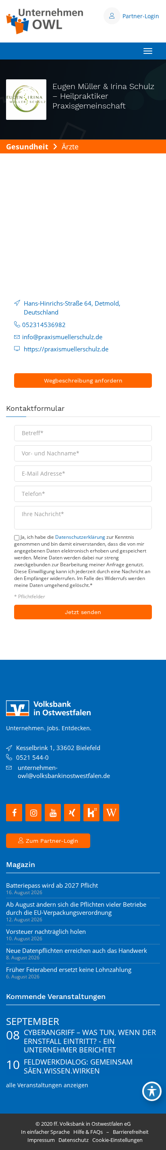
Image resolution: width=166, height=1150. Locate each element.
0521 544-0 (32, 757)
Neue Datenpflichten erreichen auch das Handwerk (76, 950)
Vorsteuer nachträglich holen (46, 931)
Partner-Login (140, 16)
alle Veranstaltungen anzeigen (47, 1085)
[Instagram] (33, 812)
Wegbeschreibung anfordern (83, 380)
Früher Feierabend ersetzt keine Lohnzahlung (68, 969)
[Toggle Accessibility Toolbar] (152, 1091)
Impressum (41, 1140)
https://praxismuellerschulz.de (66, 349)
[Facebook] (14, 812)
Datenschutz (73, 1140)
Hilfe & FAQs (88, 1131)
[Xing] (72, 812)
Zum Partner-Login (51, 841)
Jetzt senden (83, 612)
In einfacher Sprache (45, 1131)
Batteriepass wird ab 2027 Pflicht (52, 885)
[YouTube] (53, 812)
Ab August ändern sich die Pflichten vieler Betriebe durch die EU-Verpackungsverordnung (76, 908)
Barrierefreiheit (131, 1131)
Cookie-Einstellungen (117, 1140)
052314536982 (44, 325)
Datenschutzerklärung (80, 537)
